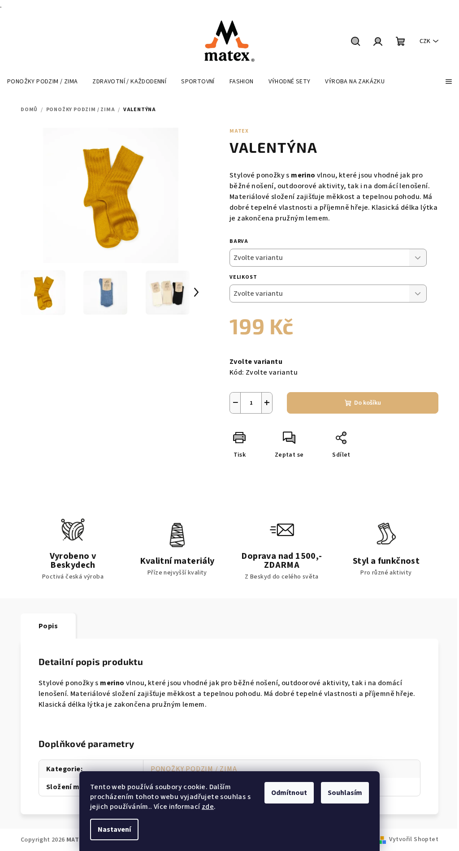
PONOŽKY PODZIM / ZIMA (194, 769)
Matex (239, 131)
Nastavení (114, 829)
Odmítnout (289, 793)
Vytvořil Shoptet (413, 839)
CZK (425, 41)
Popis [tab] (48, 626)
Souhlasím (345, 793)
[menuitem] (42, 81)
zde (208, 807)
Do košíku (367, 402)
